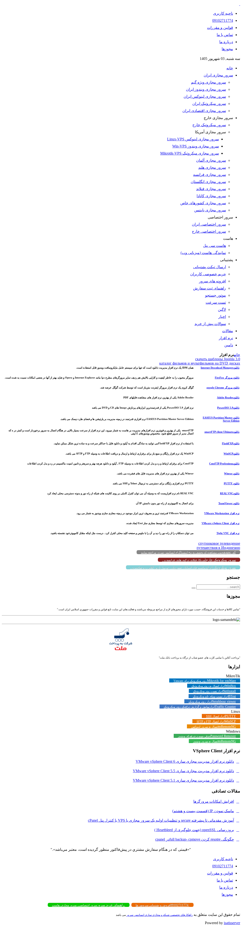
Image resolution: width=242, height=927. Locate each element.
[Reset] (193, 588)
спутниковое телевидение (219, 543)
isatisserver (232, 923)
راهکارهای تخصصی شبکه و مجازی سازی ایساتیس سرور (159, 915)
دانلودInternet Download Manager (220, 367)
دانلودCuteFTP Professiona (224, 463)
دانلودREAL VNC (229, 493)
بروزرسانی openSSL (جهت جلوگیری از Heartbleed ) (194, 830)
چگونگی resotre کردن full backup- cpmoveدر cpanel (194, 839)
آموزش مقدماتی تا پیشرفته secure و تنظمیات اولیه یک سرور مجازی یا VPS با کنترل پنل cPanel (161, 820)
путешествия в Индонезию (218, 548)
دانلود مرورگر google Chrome (223, 387)
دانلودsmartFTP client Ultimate (221, 431)
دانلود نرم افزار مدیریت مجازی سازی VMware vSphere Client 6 (185, 761)
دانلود (228, 397)
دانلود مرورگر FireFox (227, 377)
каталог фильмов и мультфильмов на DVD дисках (199, 363)
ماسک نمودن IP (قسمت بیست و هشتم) (203, 811)
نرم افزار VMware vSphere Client (220, 523)
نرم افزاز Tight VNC (227, 533)
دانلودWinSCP (231, 453)
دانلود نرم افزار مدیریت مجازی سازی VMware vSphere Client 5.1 (183, 780)
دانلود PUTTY (231, 483)
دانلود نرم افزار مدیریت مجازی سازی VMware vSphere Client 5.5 (183, 771)
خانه (237, 355)
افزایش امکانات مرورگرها (213, 801)
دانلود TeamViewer (228, 503)
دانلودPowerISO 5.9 (228, 407)
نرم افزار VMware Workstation (221, 513)
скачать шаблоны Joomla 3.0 (217, 359)
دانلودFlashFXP (230, 443)
